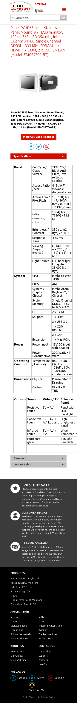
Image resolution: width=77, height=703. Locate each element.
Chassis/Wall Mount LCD (23, 604)
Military (42, 617)
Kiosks (13, 595)
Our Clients (16, 655)
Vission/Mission (18, 660)
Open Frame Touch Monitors (26, 600)
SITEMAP (41, 4)
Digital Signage (18, 625)
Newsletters (17, 651)
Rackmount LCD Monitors (24, 582)
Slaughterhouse (19, 638)
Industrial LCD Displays (22, 587)
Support (42, 655)
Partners (43, 660)
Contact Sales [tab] (22, 464)
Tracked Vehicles (47, 634)
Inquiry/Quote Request (38, 136)
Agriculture (44, 638)
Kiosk (41, 621)
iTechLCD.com (29, 697)
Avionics (42, 630)
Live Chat (43, 664)
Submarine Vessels (20, 634)
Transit (14, 621)
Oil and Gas (16, 630)
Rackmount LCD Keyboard (24, 578)
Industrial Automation (50, 625)
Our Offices (44, 651)
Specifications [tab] (22, 156)
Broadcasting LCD (20, 591)
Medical (14, 617)
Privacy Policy (48, 697)
